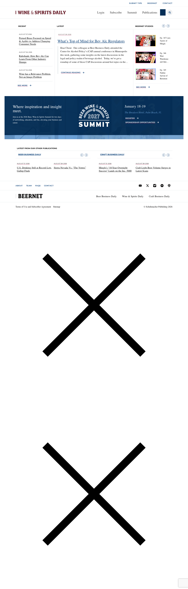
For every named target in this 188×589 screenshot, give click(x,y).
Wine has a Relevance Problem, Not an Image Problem (35, 75)
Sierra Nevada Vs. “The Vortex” (70, 167)
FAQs (38, 185)
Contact (49, 185)
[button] (163, 25)
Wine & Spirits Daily (132, 196)
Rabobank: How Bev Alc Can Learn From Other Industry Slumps (34, 58)
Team (29, 185)
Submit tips (135, 3)
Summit (132, 12)
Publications (149, 12)
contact (167, 3)
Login (100, 12)
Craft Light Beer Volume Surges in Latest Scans (153, 169)
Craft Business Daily (159, 196)
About (19, 185)
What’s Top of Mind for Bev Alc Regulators (91, 41)
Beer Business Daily (29, 154)
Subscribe (116, 12)
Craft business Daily (112, 154)
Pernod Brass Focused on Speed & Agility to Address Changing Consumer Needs (35, 41)
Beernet (152, 3)
